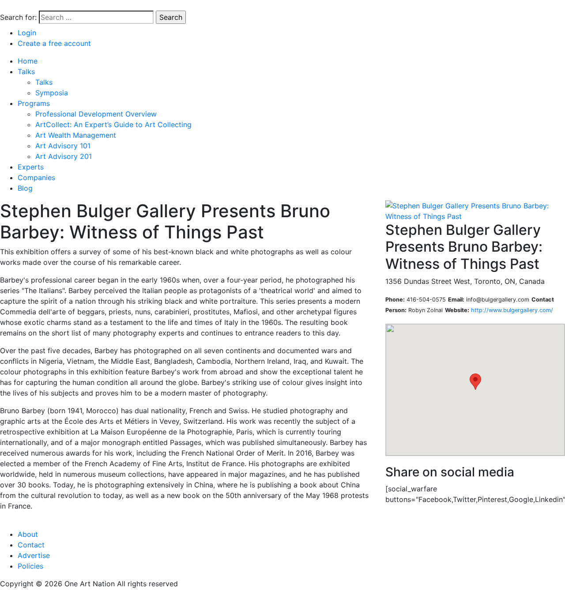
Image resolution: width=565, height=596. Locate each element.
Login (27, 32)
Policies (30, 566)
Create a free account (54, 43)
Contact (31, 544)
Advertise (34, 555)
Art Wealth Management (75, 135)
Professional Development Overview (96, 113)
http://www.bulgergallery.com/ (512, 310)
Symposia (51, 92)
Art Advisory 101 (62, 145)
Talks (26, 71)
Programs (34, 103)
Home (28, 61)
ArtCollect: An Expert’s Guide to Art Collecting (113, 124)
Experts (31, 166)
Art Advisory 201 (63, 156)
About (28, 534)
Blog (25, 188)
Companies (36, 177)
